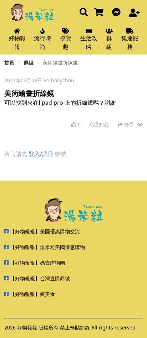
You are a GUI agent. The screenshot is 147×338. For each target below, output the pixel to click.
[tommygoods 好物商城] (100, 12)
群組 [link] (29, 62)
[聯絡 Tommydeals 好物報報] (117, 12)
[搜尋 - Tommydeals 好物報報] (84, 12)
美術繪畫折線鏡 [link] (60, 62)
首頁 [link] (9, 62)
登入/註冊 (41, 154)
